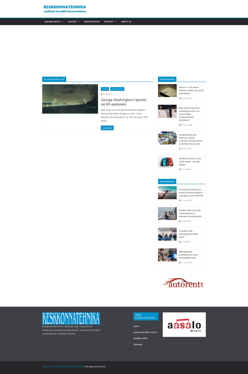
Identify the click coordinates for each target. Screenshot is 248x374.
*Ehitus (105, 89)
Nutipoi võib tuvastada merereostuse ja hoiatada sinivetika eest (190, 213)
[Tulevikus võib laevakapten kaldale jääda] (167, 237)
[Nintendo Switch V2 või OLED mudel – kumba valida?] (167, 164)
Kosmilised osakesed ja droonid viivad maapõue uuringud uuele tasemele (191, 192)
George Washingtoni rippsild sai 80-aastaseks (123, 101)
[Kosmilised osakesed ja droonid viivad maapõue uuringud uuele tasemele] (167, 195)
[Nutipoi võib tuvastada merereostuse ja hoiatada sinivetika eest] (167, 216)
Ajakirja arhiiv (52, 21)
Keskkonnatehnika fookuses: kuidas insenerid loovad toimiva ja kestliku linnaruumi (191, 139)
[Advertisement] (124, 55)
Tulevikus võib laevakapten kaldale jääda (188, 234)
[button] (61, 22)
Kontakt (109, 21)
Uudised (72, 21)
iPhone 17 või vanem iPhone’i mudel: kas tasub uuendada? (191, 90)
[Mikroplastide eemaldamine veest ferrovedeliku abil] (167, 258)
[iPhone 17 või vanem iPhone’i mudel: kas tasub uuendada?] (167, 93)
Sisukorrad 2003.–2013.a (145, 332)
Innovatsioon (92, 21)
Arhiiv (136, 326)
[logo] (71, 314)
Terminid (137, 344)
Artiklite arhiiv (117, 89)
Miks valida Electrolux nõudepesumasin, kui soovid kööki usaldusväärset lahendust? (189, 114)
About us (126, 21)
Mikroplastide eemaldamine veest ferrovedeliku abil (188, 254)
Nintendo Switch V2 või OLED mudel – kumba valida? (190, 161)
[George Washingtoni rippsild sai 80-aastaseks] (70, 98)
